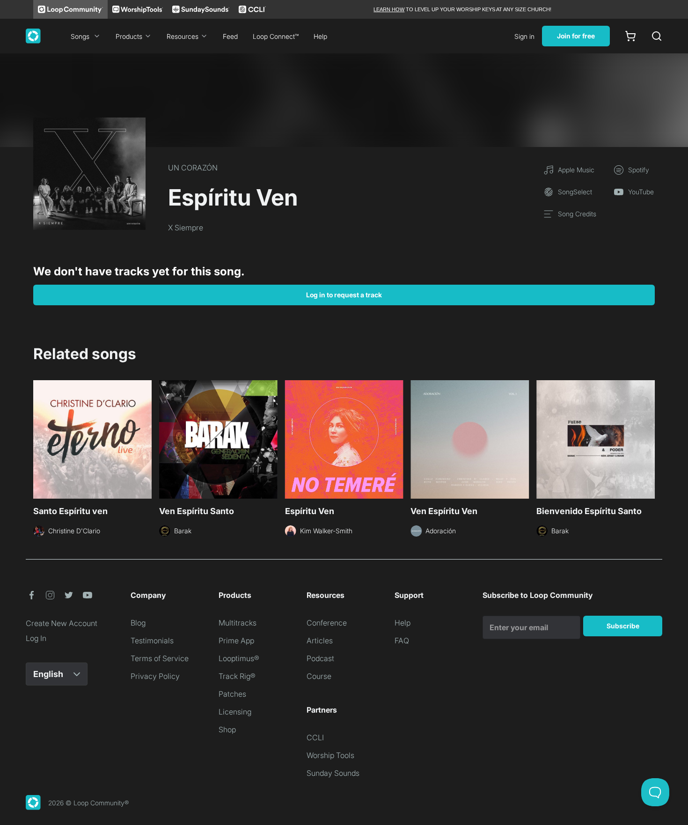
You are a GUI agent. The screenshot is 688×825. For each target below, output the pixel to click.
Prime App (236, 640)
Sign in (524, 36)
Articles (320, 640)
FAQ (402, 640)
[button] (31, 595)
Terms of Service (160, 658)
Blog (138, 622)
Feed (230, 36)
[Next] (649, 438)
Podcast (320, 658)
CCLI (315, 737)
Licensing (235, 711)
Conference (327, 622)
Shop (227, 729)
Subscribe (623, 626)
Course (319, 676)
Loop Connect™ (276, 36)
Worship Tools (330, 755)
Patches (232, 694)
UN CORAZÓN (193, 167)
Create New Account (61, 623)
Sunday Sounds (333, 773)
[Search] (656, 36)
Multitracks (237, 622)
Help (320, 36)
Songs (80, 36)
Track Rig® (237, 676)
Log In (36, 638)
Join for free (576, 36)
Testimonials (152, 640)
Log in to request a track (344, 295)
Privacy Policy (155, 676)
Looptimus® (239, 658)
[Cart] (630, 36)
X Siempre (185, 227)
